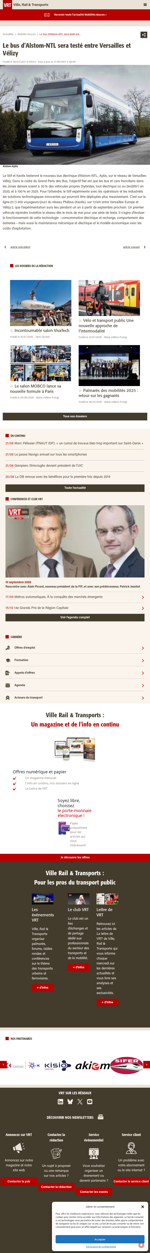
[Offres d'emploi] (143, 648)
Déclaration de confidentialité (101, 1246)
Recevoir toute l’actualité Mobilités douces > (80, 15)
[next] (146, 1064)
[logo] (23, 1065)
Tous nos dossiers (75, 416)
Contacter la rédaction (56, 1187)
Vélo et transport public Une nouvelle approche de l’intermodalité (106, 326)
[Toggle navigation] (145, 5)
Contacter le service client (131, 1181)
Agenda (19, 685)
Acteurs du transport (28, 697)
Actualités (8, 34)
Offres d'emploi (24, 647)
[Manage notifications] (141, 1245)
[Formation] (143, 660)
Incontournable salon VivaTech (42, 331)
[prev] (3, 1064)
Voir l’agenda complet (75, 617)
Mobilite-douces (26, 34)
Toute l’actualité (75, 488)
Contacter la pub (19, 1181)
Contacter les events (94, 1192)
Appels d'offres (24, 672)
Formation (21, 660)
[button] (143, 1206)
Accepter (100, 1239)
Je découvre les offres (75, 857)
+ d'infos (42, 987)
